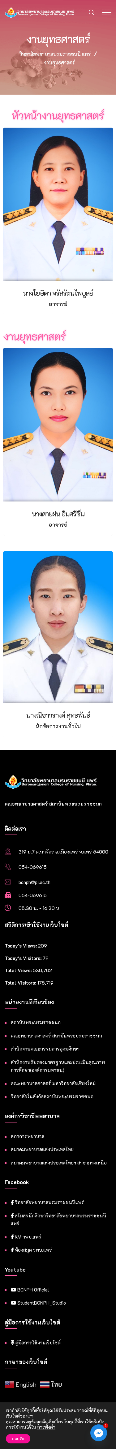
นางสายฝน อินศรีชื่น (58, 513)
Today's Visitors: (24, 958)
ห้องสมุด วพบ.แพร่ (33, 1250)
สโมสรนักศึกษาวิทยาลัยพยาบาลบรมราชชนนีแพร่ (58, 1219)
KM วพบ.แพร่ (27, 1237)
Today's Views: (21, 946)
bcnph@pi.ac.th (34, 882)
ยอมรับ (18, 1438)
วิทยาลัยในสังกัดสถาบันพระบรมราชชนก (52, 1096)
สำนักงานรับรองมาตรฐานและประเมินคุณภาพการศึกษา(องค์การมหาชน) (58, 1066)
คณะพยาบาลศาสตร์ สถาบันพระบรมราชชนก (56, 1036)
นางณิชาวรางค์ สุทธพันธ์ (58, 715)
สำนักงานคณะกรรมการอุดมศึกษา (45, 1049)
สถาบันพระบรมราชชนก (36, 1022)
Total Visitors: (21, 983)
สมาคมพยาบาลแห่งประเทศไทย (42, 1149)
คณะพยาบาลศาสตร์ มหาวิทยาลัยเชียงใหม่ (53, 1083)
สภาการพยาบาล (27, 1136)
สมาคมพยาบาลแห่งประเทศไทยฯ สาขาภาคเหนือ (59, 1163)
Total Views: (19, 970)
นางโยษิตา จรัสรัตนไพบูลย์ (58, 293)
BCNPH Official (32, 1290)
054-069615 (33, 867)
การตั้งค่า (46, 1427)
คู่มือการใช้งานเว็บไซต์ (37, 1342)
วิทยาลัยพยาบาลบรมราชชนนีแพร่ (49, 1202)
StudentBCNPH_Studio (41, 1303)
